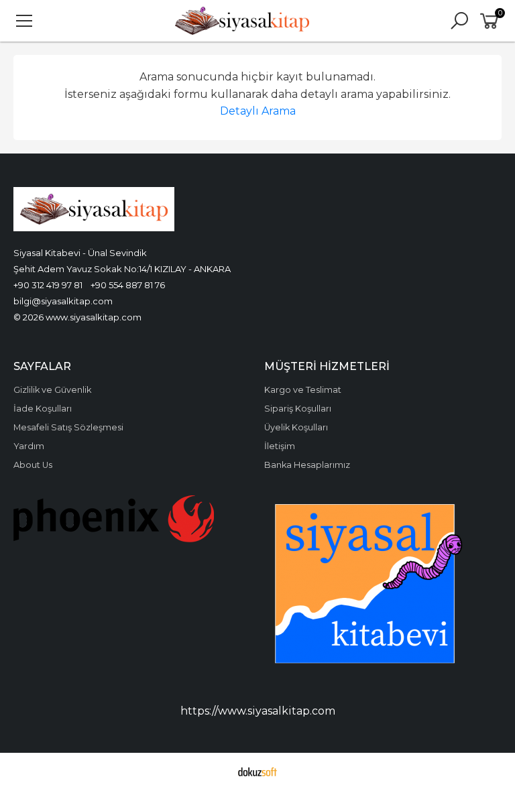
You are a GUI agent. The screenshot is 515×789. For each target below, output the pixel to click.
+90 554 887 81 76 (128, 285)
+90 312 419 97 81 (47, 285)
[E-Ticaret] (257, 771)
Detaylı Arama (258, 111)
